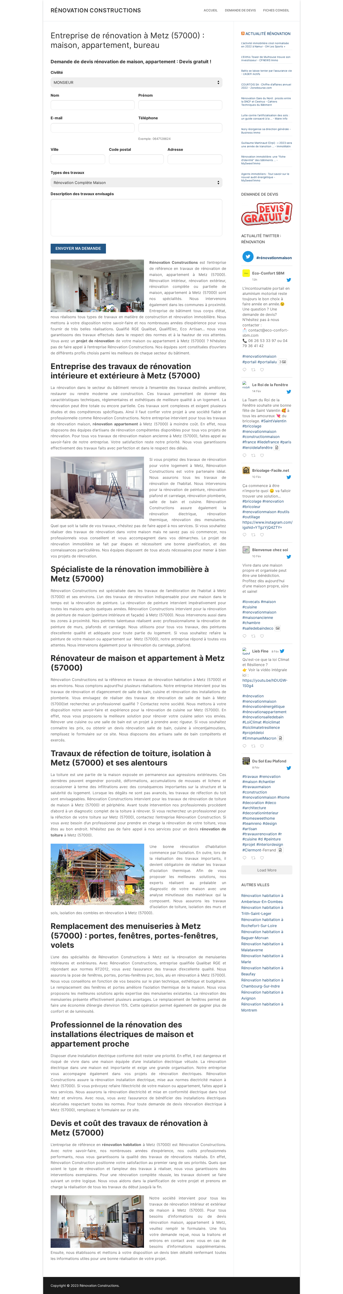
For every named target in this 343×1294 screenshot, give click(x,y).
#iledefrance (268, 442)
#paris (285, 442)
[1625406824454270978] (269, 455)
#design (270, 823)
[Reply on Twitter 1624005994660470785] (245, 636)
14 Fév (256, 391)
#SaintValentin (273, 421)
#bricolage (251, 426)
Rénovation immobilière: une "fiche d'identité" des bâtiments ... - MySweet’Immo (263, 160)
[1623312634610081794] (269, 858)
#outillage (251, 517)
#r (280, 834)
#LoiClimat (252, 722)
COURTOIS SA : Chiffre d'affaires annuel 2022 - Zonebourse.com (266, 86)
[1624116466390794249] (269, 535)
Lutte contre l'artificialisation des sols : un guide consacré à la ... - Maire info (265, 117)
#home (283, 797)
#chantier (267, 781)
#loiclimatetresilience (261, 727)
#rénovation (253, 696)
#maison (268, 601)
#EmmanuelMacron (259, 738)
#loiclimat (271, 722)
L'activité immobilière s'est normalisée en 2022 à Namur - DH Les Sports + (265, 45)
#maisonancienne (257, 617)
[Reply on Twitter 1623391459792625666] (245, 746)
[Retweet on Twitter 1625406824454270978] (254, 455)
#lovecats (251, 601)
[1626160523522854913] (269, 370)
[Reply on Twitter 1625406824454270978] (245, 455)
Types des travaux (67, 172)
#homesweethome (258, 818)
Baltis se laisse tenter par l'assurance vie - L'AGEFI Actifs (266, 72)
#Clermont (251, 850)
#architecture (254, 807)
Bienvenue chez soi (270, 549)
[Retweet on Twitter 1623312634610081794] (254, 858)
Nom (55, 95)
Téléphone (148, 118)
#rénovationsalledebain (263, 717)
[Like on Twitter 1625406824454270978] (263, 455)
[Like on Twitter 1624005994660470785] (263, 636)
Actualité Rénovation (267, 33)
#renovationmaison (259, 356)
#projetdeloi (253, 732)
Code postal (120, 149)
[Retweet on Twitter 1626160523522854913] (254, 370)
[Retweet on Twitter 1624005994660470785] (254, 636)
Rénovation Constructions (96, 10)
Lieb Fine (260, 651)
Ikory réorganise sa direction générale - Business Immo (266, 130)
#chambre (251, 622)
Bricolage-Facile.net (270, 470)
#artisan (249, 828)
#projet (248, 844)
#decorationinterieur (260, 813)
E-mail (56, 118)
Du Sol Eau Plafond (269, 761)
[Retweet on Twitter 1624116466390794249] (254, 535)
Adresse (175, 149)
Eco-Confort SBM (268, 273)
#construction (254, 792)
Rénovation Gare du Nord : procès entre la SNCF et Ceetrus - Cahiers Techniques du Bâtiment (266, 102)
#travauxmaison (256, 786)
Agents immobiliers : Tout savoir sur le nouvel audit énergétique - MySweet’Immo (265, 177)
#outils (283, 511)
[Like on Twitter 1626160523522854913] (263, 370)
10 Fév (256, 477)
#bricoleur (251, 506)
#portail (249, 362)
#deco (270, 802)
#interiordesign (269, 844)
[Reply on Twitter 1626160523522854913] (245, 370)
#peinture (272, 839)
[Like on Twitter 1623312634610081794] (263, 858)
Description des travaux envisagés (82, 193)
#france (249, 442)
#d (260, 839)
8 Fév (275, 651)
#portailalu (267, 362)
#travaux (250, 776)
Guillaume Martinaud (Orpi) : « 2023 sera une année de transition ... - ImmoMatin (266, 144)
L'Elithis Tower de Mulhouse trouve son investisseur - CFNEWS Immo (265, 58)
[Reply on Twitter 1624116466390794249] (245, 535)
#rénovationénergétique (263, 706)
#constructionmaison (261, 436)
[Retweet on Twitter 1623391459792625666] (254, 746)
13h (254, 279)
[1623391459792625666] (269, 746)
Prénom (145, 95)
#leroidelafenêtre (257, 447)
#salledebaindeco (257, 628)
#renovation (273, 501)
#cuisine (249, 607)
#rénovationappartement (264, 711)
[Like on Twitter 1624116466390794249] (263, 535)
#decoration (253, 802)
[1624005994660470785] (269, 636)
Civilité (57, 72)
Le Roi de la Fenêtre (270, 384)
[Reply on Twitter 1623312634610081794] (245, 858)
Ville (55, 149)
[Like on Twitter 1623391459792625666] (263, 746)
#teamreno (252, 823)
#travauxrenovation (259, 834)
